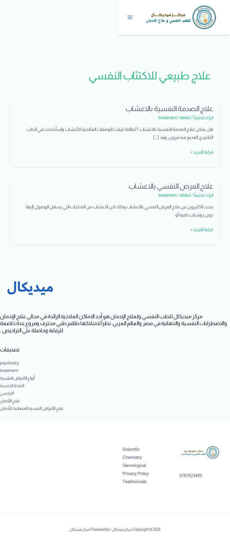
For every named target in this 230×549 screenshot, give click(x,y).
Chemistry (132, 457)
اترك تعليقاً (203, 117)
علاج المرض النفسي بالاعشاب (170, 186)
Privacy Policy (135, 473)
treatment (167, 117)
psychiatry (9, 363)
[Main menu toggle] (130, 17)
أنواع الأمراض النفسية (17, 378)
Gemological (134, 465)
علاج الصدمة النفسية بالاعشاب (169, 109)
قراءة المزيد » (201, 151)
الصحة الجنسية (12, 385)
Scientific (131, 449)
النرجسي (7, 393)
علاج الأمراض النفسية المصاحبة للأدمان (32, 408)
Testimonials (134, 481)
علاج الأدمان (10, 401)
